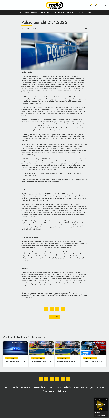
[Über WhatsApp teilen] (57, 309)
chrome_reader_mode (86, 28)
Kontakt (88, 12)
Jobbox (81, 12)
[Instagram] (11, 5)
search (105, 5)
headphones (83, 28)
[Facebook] (8, 5)
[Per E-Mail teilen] (63, 309)
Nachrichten (45, 12)
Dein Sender (58, 12)
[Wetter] (100, 5)
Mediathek (70, 12)
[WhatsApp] (4, 5)
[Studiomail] (18, 5)
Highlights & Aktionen (31, 12)
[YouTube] (15, 5)
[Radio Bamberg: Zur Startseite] (54, 5)
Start (19, 12)
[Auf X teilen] (52, 309)
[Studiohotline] (22, 5)
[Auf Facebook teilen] (46, 309)
